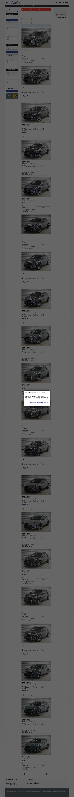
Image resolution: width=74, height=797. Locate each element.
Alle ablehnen (40, 402)
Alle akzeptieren (33, 402)
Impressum (36, 404)
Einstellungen (46, 402)
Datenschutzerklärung (29, 404)
